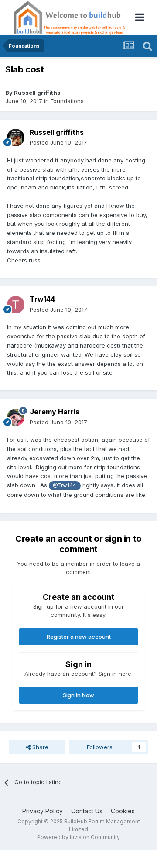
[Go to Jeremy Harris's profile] (15, 417)
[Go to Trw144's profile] (15, 304)
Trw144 (42, 299)
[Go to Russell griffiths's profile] (15, 137)
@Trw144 (64, 485)
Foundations (67, 100)
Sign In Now (78, 695)
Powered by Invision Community (78, 837)
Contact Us (86, 811)
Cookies (123, 811)
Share (39, 746)
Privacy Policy (42, 811)
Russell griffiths (37, 92)
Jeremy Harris (54, 411)
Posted (58, 142)
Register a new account (79, 636)
